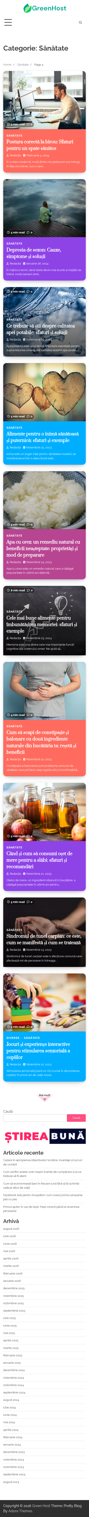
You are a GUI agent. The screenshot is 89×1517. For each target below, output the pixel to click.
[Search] (80, 22)
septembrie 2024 (14, 1392)
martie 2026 (11, 1265)
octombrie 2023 (13, 1467)
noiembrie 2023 (13, 1459)
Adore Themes (20, 1511)
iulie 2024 (9, 1407)
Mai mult (44, 1095)
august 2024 (11, 1399)
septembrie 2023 (14, 1474)
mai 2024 (9, 1422)
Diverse (13, 1037)
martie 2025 (11, 1348)
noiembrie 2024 (13, 1377)
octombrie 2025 (13, 1303)
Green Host (41, 1506)
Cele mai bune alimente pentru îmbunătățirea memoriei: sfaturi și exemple (41, 624)
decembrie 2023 (14, 1452)
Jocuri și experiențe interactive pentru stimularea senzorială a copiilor (38, 1050)
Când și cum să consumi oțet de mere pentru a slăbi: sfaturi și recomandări (39, 860)
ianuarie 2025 (12, 1362)
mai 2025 (9, 1333)
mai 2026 (9, 1251)
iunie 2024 (10, 1414)
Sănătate (14, 135)
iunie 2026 (10, 1243)
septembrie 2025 (14, 1310)
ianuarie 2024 (12, 1444)
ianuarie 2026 (12, 1280)
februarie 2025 (12, 1355)
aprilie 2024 (10, 1429)
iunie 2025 (10, 1325)
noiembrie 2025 (13, 1295)
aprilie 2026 (11, 1258)
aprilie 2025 (10, 1340)
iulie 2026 (9, 1236)
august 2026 (11, 1228)
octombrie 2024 (13, 1385)
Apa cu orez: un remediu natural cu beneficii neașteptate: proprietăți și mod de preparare (43, 548)
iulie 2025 (9, 1318)
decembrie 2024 (14, 1370)
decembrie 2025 (14, 1288)
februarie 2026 (12, 1273)
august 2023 (11, 1482)
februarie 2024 (12, 1437)
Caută (8, 1111)
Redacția (15, 155)
